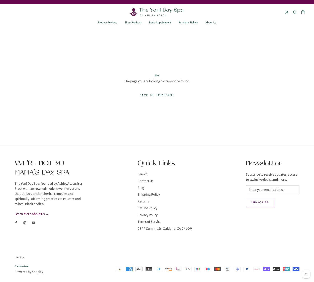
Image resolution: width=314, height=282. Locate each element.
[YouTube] (33, 222)
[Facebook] (16, 222)
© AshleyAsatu (22, 266)
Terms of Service (149, 222)
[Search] (295, 12)
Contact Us (145, 181)
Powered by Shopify (29, 272)
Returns (143, 201)
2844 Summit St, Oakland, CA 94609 (165, 229)
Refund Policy (147, 208)
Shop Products (133, 23)
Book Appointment (160, 23)
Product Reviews (107, 23)
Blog (141, 188)
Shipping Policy (149, 194)
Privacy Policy (148, 215)
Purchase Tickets (188, 23)
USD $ (18, 257)
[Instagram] (24, 222)
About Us (210, 23)
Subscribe (260, 202)
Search (143, 174)
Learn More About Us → (32, 214)
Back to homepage (157, 95)
